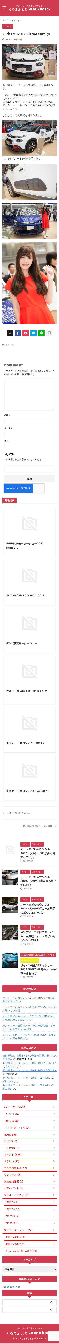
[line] (41, 333)
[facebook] (18, 333)
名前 (7, 415)
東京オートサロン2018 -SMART (26, 743)
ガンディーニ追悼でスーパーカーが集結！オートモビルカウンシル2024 (37, 936)
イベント (9, 344)
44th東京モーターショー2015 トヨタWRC (26, 1077)
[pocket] (25, 333)
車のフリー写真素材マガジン (29, 1328)
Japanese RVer (11, 1286)
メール (8, 428)
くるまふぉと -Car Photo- (29, 9)
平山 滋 (6, 1088)
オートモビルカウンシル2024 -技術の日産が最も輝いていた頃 (38, 881)
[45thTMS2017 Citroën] (33, 333)
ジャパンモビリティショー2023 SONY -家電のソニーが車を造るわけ (38, 969)
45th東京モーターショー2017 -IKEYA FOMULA (29, 1063)
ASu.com (11, 1066)
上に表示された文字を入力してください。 (25, 459)
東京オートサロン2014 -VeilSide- (27, 790)
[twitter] (10, 333)
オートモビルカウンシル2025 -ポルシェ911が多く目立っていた (37, 853)
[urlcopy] (49, 333)
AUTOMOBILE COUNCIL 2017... (26, 595)
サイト (7, 441)
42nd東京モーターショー (21, 643)
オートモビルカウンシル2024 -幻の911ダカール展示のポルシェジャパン (37, 908)
